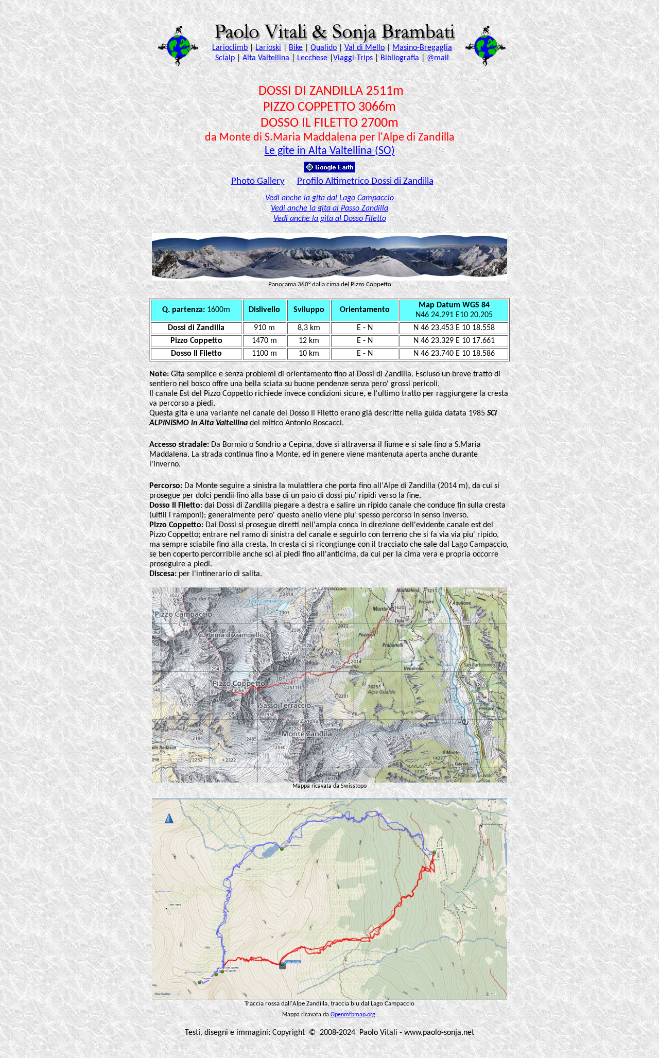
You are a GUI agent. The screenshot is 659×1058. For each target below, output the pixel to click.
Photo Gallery (258, 181)
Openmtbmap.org (353, 1015)
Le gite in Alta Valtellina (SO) (330, 151)
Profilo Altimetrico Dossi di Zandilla (365, 181)
